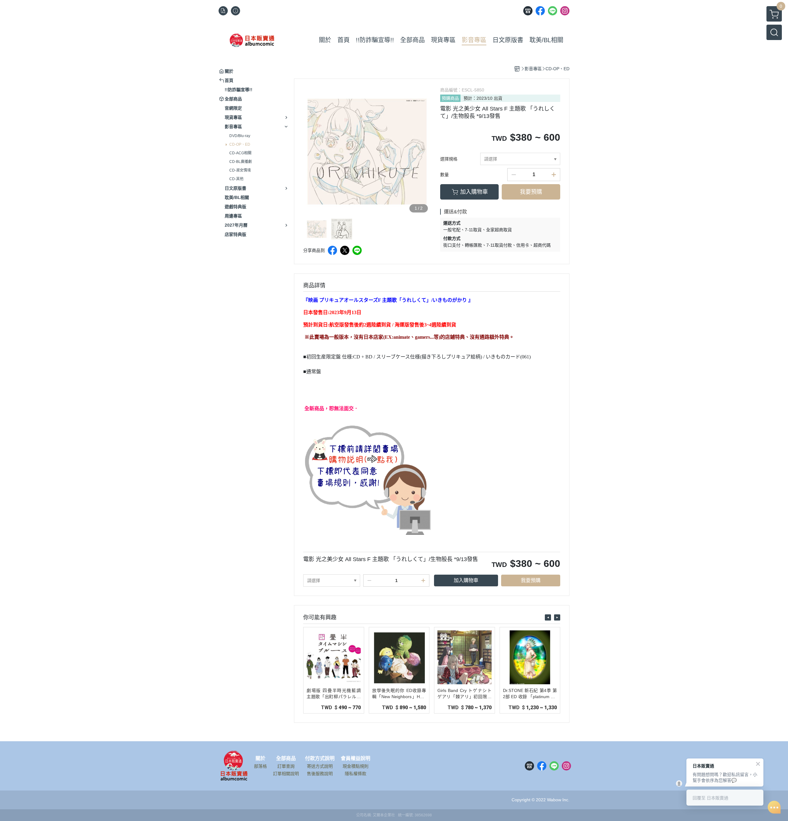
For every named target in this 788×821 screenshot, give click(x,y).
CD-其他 (236, 179)
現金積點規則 (355, 766)
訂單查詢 (286, 766)
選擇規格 (448, 158)
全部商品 (286, 758)
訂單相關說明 (286, 773)
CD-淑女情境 (240, 170)
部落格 (260, 766)
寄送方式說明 (320, 766)
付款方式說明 (320, 758)
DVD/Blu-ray (239, 136)
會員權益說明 (355, 758)
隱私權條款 (355, 773)
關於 (260, 758)
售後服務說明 (320, 773)
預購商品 (450, 98)
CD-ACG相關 (240, 153)
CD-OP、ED (239, 144)
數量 (444, 174)
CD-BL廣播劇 (240, 162)
